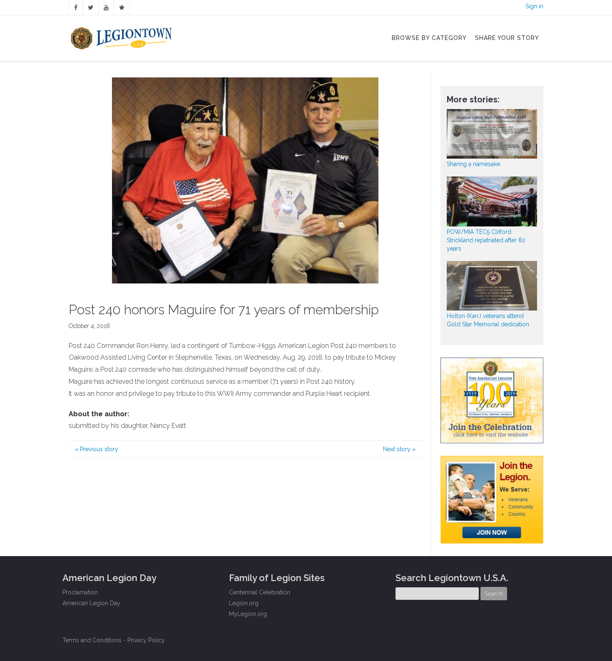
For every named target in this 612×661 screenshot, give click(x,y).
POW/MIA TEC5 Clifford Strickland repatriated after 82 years (486, 240)
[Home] (122, 36)
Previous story (96, 449)
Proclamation (80, 592)
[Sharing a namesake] (492, 134)
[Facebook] (75, 7)
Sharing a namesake (473, 164)
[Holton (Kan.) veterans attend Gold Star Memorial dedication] (492, 286)
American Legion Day (91, 603)
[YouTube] (106, 7)
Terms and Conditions (92, 640)
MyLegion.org (248, 614)
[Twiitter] (90, 7)
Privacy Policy (146, 640)
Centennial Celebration (259, 592)
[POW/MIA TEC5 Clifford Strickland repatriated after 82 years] (492, 201)
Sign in (534, 6)
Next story (399, 449)
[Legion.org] (121, 7)
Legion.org (244, 603)
